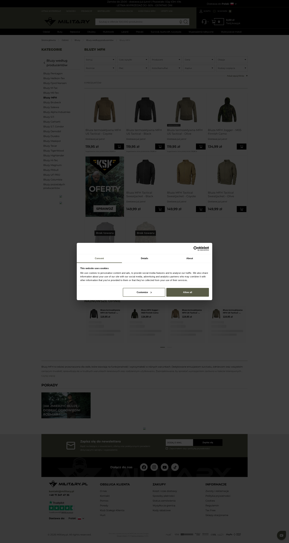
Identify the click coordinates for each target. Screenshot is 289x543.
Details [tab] (144, 258)
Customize (142, 292)
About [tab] (189, 258)
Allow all (187, 292)
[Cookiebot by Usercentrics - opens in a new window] (196, 248)
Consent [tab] (99, 258)
